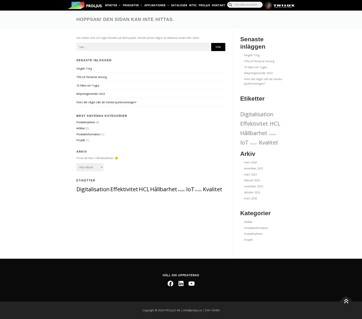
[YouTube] (191, 283)
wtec (193, 5)
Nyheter (111, 5)
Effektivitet (124, 189)
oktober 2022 (252, 192)
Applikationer (155, 5)
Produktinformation (88, 134)
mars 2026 (250, 162)
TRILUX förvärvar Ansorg (91, 77)
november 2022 (253, 186)
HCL (144, 189)
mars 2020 (250, 198)
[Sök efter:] (143, 47)
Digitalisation (93, 189)
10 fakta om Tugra (87, 85)
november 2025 (253, 168)
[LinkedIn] (181, 283)
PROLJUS (204, 5)
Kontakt (218, 5)
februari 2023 (252, 180)
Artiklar (80, 128)
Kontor (198, 190)
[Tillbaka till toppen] (346, 301)
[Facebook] (170, 283)
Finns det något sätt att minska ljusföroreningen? (106, 102)
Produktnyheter (85, 122)
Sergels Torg (84, 68)
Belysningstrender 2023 (90, 94)
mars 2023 (250, 174)
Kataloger (179, 5)
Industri (181, 190)
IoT (190, 189)
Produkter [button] (131, 5)
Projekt (80, 140)
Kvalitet (212, 189)
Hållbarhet (163, 189)
